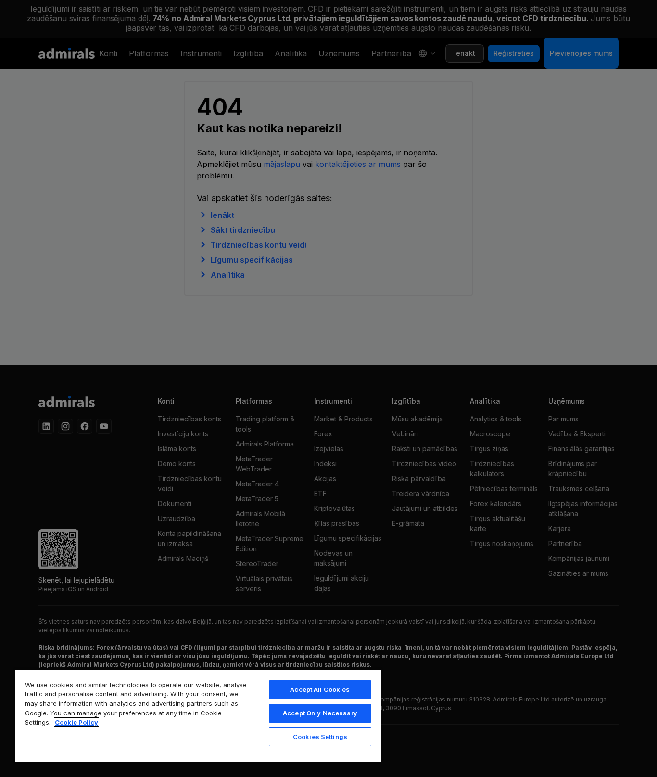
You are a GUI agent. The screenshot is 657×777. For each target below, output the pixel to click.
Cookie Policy (76, 722)
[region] (198, 715)
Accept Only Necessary (320, 713)
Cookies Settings (320, 736)
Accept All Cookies (320, 689)
